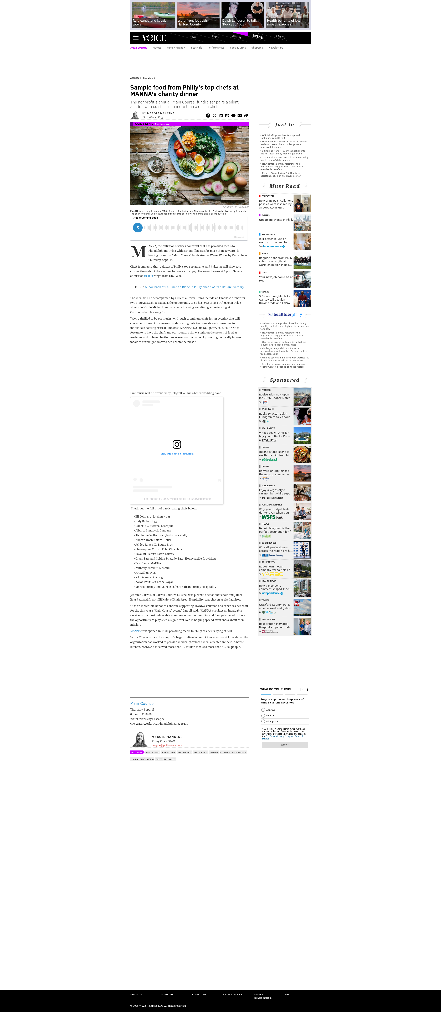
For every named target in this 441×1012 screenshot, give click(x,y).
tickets (148, 276)
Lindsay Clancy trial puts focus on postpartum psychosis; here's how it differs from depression (284, 351)
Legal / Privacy (232, 994)
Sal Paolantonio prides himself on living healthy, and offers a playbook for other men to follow (284, 326)
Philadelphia (184, 752)
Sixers (265, 291)
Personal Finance (271, 504)
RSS (287, 994)
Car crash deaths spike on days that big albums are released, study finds (283, 343)
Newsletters (276, 47)
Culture (237, 37)
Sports (280, 37)
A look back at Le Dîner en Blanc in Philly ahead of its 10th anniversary (194, 287)
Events (258, 36)
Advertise (167, 994)
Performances (216, 47)
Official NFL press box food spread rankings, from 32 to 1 (280, 136)
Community (268, 562)
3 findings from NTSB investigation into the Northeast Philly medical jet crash (282, 152)
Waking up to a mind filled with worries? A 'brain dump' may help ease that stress (284, 359)
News (193, 36)
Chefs (159, 759)
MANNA (135, 631)
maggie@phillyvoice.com (167, 745)
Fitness (156, 47)
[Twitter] (214, 116)
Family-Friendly (176, 47)
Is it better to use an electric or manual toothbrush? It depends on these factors (282, 365)
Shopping (257, 47)
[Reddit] (227, 116)
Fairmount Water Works (233, 752)
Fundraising (147, 759)
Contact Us (199, 994)
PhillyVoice (154, 37)
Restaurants (201, 752)
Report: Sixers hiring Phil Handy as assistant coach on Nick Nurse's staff (280, 174)
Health (215, 36)
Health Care (268, 619)
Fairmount (170, 759)
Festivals (196, 47)
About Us (136, 994)
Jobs (264, 272)
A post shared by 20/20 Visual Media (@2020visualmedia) (177, 498)
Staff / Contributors (262, 996)
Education (267, 196)
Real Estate (268, 428)
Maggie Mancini (160, 113)
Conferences (268, 542)
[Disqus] (189, 854)
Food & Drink (238, 47)
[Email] (239, 116)
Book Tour (267, 409)
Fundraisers (162, 124)
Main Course (142, 703)
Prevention (268, 234)
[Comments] (233, 116)
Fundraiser (268, 485)
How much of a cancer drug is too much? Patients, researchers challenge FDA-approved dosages (283, 144)
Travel (265, 447)
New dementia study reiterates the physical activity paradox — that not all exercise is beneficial (282, 166)
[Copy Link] (246, 116)
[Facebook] (208, 116)
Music (265, 253)
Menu (136, 38)
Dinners (214, 752)
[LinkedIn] (221, 116)
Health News (268, 581)
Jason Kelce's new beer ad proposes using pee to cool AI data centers (284, 159)
